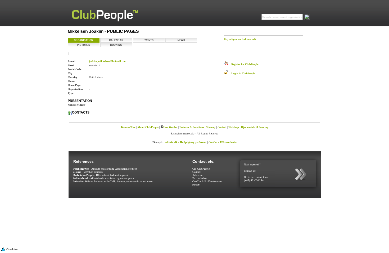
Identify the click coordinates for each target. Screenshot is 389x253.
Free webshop (199, 178)
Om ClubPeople (201, 168)
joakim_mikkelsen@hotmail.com (107, 61)
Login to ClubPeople (241, 73)
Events (148, 40)
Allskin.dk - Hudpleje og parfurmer (185, 142)
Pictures (83, 45)
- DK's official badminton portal (100, 175)
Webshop (233, 127)
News (181, 40)
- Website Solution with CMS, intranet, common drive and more (112, 181)
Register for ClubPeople (243, 64)
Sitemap (210, 127)
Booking (116, 45)
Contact (222, 127)
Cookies (12, 249)
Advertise (197, 175)
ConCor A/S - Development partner (207, 182)
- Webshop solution (88, 172)
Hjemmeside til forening (254, 127)
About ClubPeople (148, 127)
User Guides (170, 127)
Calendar (116, 40)
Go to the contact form (256, 177)
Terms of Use (128, 127)
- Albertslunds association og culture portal (103, 178)
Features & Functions (191, 127)
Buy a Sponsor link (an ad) (240, 39)
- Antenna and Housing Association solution (105, 168)
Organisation (83, 40)
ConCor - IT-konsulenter (223, 142)
